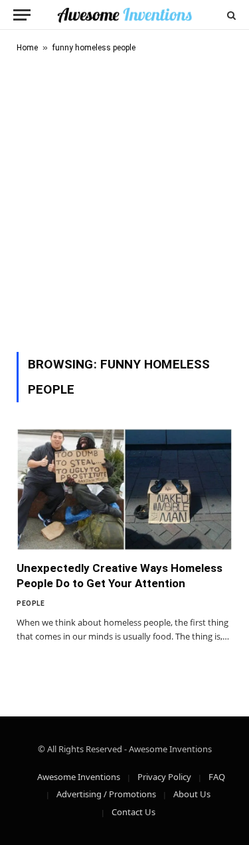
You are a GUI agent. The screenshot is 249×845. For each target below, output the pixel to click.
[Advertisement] (124, 200)
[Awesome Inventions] (124, 15)
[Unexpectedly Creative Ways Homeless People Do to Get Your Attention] (124, 489)
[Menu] (22, 15)
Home (27, 47)
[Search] (230, 15)
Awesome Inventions (78, 777)
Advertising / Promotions (106, 794)
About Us (191, 794)
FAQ (216, 777)
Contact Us (133, 812)
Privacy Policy (164, 777)
